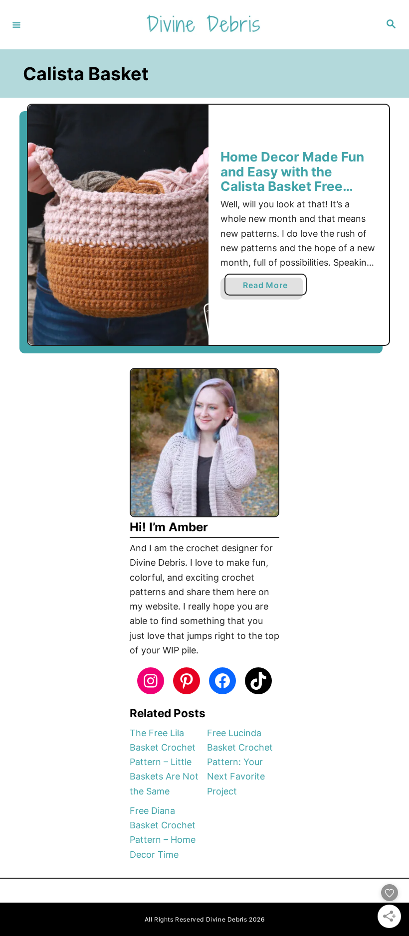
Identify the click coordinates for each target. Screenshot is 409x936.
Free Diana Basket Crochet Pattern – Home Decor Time (163, 832)
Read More (269, 288)
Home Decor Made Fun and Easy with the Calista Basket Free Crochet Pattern (292, 179)
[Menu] (16, 24)
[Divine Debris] (203, 24)
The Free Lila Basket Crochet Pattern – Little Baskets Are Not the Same (164, 762)
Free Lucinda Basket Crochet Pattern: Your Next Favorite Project (240, 762)
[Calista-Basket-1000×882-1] (118, 225)
